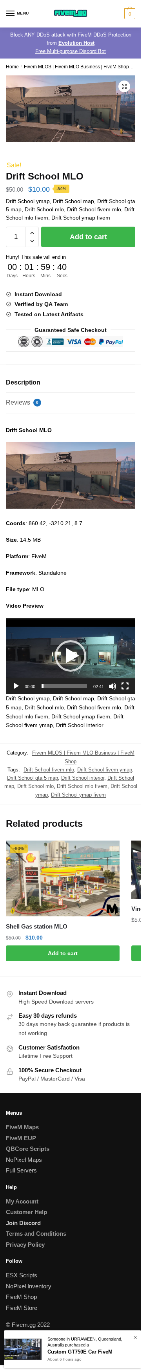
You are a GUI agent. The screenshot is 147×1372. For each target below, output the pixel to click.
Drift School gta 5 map (32, 778)
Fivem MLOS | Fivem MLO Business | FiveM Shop (76, 67)
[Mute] (112, 686)
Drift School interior (82, 778)
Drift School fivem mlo (49, 770)
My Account (22, 1201)
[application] (70, 656)
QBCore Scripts (27, 1148)
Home (12, 67)
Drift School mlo (35, 786)
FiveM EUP (21, 1138)
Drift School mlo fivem (82, 786)
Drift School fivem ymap (104, 770)
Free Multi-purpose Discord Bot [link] (70, 51)
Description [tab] (23, 382)
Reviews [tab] (22, 402)
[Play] (16, 686)
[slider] (64, 686)
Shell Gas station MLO (36, 926)
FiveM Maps (22, 1127)
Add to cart (88, 237)
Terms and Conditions (36, 1233)
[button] (124, 86)
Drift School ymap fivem (78, 795)
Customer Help (26, 1212)
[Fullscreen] (125, 686)
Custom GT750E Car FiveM (80, 1352)
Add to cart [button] (63, 953)
